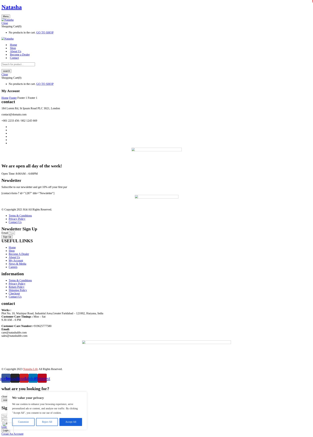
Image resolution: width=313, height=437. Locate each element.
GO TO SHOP (45, 32)
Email (5, 232)
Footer (13, 97)
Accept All (70, 422)
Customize (23, 422)
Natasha (11, 7)
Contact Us (15, 222)
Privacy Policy (17, 218)
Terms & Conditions (20, 215)
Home (5, 97)
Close (4, 23)
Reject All (47, 422)
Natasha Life (30, 369)
